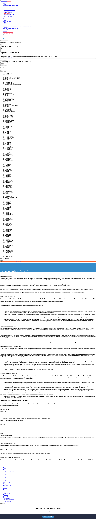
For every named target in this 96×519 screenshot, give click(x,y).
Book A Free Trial (48, 516)
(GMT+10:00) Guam (7, 234)
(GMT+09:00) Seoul (7, 225)
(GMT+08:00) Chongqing (8, 213)
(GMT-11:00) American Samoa (9, 83)
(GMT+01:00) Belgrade (7, 130)
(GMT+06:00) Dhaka (7, 202)
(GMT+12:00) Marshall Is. (8, 250)
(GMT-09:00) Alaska (7, 88)
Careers (30, 26)
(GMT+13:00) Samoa (7, 255)
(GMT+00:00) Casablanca (8, 121)
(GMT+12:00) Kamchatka (8, 249)
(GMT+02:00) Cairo (7, 157)
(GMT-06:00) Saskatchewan (8, 99)
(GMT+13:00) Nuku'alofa (8, 253)
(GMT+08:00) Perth (7, 218)
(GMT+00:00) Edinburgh (8, 124)
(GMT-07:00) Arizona (7, 90)
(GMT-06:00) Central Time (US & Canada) (11, 78)
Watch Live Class (19, 261)
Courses (4, 4)
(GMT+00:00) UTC (6, 127)
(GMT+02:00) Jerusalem (8, 160)
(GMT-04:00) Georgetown (8, 108)
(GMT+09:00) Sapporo (7, 224)
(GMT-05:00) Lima (6, 103)
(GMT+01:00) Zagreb (7, 152)
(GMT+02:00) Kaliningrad (8, 162)
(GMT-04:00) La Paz (7, 109)
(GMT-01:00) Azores (7, 119)
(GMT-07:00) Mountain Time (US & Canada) (12, 79)
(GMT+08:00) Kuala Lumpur (8, 217)
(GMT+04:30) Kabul (7, 188)
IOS (2, 53)
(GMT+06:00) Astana (7, 201)
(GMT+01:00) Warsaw (7, 149)
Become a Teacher (7, 26)
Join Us (4, 25)
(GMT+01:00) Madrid (7, 139)
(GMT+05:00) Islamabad (8, 81)
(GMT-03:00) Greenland (8, 115)
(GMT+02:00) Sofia (6, 166)
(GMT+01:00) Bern (6, 132)
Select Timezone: (4, 57)
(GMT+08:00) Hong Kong (8, 214)
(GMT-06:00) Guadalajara (8, 95)
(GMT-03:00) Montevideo (8, 116)
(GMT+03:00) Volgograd (8, 179)
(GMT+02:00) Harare (7, 158)
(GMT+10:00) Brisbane (7, 231)
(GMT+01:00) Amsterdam (8, 128)
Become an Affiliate (24, 26)
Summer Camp (11, 28)
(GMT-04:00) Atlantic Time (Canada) (10, 105)
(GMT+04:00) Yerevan (7, 187)
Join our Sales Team (15, 26)
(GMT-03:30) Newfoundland (9, 111)
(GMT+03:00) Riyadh (7, 176)
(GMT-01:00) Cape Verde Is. (8, 120)
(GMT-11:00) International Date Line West (12, 84)
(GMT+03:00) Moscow (7, 174)
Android (3, 55)
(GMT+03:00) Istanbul (7, 170)
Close (2, 260)
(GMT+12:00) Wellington (8, 251)
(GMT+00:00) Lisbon (7, 125)
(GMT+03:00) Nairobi (7, 175)
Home (4, 3)
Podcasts (16, 28)
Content (4, 22)
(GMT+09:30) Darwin (7, 230)
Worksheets (7, 23)
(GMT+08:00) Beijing (7, 212)
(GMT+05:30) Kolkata (7, 195)
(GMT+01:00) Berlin (7, 131)
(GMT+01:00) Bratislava (8, 133)
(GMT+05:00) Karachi (7, 191)
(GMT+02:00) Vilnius (7, 169)
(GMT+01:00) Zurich (7, 153)
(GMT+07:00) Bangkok (7, 206)
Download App (6, 29)
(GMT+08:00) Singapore (8, 219)
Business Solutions (7, 21)
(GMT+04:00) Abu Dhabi (8, 181)
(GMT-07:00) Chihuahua (8, 92)
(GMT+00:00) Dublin (7, 122)
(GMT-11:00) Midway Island (8, 85)
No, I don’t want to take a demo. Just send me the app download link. (16, 61)
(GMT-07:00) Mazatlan (7, 93)
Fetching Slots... (3, 60)
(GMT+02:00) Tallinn (7, 168)
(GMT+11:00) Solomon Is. (8, 244)
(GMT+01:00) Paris (6, 141)
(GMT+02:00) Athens (7, 154)
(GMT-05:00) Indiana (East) (8, 101)
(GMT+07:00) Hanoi (7, 207)
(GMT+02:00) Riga (6, 165)
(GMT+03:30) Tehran (7, 180)
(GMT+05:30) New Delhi (8, 196)
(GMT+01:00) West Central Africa (10, 150)
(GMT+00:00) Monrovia (7, 126)
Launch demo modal (4, 40)
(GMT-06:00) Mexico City (8, 97)
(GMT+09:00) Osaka (7, 223)
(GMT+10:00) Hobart (7, 235)
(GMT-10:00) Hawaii (7, 87)
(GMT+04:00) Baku (6, 182)
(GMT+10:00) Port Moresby (8, 238)
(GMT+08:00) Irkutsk (7, 215)
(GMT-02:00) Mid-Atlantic (8, 117)
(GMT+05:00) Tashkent (8, 192)
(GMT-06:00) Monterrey (8, 98)
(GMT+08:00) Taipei (7, 220)
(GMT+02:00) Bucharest (8, 155)
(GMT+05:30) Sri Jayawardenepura (10, 197)
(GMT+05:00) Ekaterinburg (8, 190)
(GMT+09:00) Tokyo (7, 227)
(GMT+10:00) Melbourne (8, 236)
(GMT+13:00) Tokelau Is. (8, 256)
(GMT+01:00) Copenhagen (8, 137)
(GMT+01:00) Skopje (7, 146)
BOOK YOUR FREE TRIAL (9, 1)
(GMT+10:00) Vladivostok (8, 240)
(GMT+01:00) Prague (7, 142)
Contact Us (5, 31)
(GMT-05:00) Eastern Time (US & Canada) (11, 76)
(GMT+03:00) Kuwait (7, 171)
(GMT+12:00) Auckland (7, 246)
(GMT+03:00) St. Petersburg (9, 177)
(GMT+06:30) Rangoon (7, 204)
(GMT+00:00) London (7, 82)
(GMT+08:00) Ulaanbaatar (8, 222)
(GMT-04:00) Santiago (7, 110)
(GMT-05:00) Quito (7, 104)
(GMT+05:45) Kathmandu (8, 198)
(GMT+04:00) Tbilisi (7, 186)
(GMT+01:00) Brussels (7, 135)
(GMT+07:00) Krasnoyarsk (8, 209)
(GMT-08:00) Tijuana (7, 89)
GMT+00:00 (11, 57)
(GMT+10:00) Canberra (7, 233)
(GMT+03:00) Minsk (7, 173)
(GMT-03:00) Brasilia (7, 112)
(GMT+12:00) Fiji (6, 247)
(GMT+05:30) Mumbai (7, 73)
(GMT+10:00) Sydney (7, 239)
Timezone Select (3, 65)
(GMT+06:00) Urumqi (7, 203)
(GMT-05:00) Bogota (7, 100)
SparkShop (5, 28)
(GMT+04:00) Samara (7, 185)
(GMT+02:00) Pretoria (7, 164)
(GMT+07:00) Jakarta (7, 208)
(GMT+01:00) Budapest (8, 136)
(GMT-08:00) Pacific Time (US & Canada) (11, 77)
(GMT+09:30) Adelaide (7, 229)
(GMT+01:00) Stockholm (8, 147)
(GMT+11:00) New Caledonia (9, 242)
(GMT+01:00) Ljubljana (7, 138)
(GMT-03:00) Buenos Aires (8, 114)
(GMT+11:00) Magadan (7, 241)
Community (5, 27)
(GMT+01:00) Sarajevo (7, 144)
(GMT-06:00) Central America (9, 94)
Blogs (4, 23)
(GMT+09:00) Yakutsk (7, 228)
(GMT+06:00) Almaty (7, 200)
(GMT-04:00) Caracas (7, 106)
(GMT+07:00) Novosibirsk (8, 211)
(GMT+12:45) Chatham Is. (8, 252)
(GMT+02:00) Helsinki (7, 159)
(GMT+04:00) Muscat (7, 184)
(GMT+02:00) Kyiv (6, 163)
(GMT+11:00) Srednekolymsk (9, 245)
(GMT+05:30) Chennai (7, 193)
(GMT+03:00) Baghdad (7, 74)
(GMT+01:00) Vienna (7, 148)
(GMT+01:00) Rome (7, 143)
